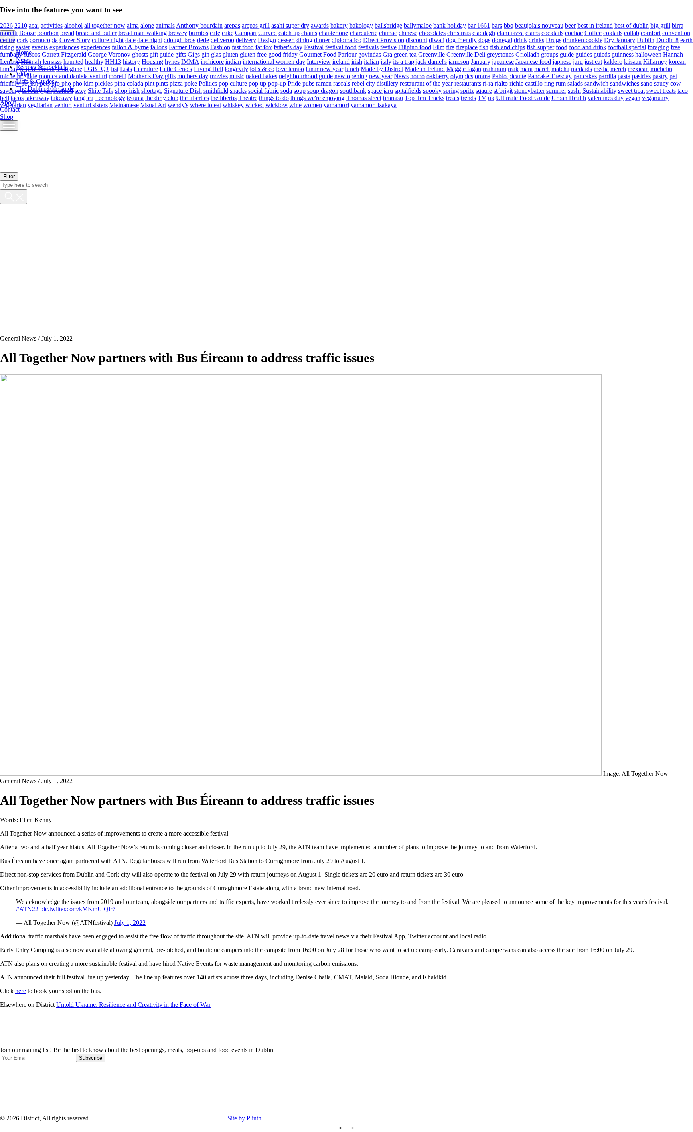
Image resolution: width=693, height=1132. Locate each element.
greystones (500, 54)
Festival (314, 46)
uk (491, 97)
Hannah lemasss (41, 61)
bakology (361, 25)
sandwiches (624, 83)
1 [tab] (340, 1128)
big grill (660, 25)
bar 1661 (479, 25)
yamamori (336, 104)
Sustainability (599, 90)
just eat (593, 61)
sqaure (484, 90)
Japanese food (533, 61)
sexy (80, 90)
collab (631, 32)
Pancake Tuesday (550, 75)
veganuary (655, 97)
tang (79, 97)
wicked (254, 104)
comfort (651, 32)
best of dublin (631, 25)
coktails (612, 32)
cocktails (552, 32)
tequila (135, 97)
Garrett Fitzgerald (64, 54)
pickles (104, 83)
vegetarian (13, 104)
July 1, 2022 (130, 922)
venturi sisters (90, 104)
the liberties (194, 97)
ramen (324, 83)
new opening (350, 75)
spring (451, 90)
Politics (208, 83)
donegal (502, 39)
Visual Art (153, 104)
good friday (283, 54)
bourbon (48, 32)
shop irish (127, 90)
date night (149, 39)
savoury (10, 90)
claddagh (483, 32)
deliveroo (222, 39)
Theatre (247, 97)
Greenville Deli (465, 54)
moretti (117, 75)
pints (162, 83)
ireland (341, 61)
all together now (104, 25)
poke (190, 83)
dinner (322, 39)
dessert (286, 39)
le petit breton (37, 68)
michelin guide (18, 75)
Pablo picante (509, 75)
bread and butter (96, 32)
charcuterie (363, 32)
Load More (346, 1027)
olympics (461, 75)
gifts (180, 54)
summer (556, 90)
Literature (146, 68)
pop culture (233, 83)
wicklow (276, 104)
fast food (243, 46)
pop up (257, 83)
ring (549, 83)
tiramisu (393, 97)
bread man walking (142, 32)
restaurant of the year (426, 83)
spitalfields (408, 90)
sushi (574, 90)
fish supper (540, 46)
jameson (458, 61)
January (480, 61)
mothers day (192, 75)
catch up (289, 32)
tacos (17, 97)
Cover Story (74, 39)
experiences (95, 46)
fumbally (11, 54)
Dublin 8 (667, 39)
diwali (436, 39)
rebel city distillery (375, 83)
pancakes (585, 75)
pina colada (128, 83)
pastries (641, 75)
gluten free (253, 54)
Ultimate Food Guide (523, 97)
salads (575, 83)
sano (646, 83)
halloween (648, 54)
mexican (638, 68)
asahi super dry (290, 25)
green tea (405, 54)
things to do (274, 97)
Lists (126, 68)
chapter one (333, 32)
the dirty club (161, 97)
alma (133, 25)
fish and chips (507, 46)
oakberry (437, 75)
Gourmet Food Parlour (328, 54)
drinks (536, 39)
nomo (417, 75)
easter (23, 46)
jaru (578, 61)
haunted (73, 61)
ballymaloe (418, 25)
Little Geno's (176, 68)
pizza (176, 83)
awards (320, 25)
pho (66, 83)
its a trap (403, 61)
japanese (503, 61)
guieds (602, 54)
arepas (232, 25)
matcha (560, 68)
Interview (319, 61)
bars (497, 25)
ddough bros (179, 39)
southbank (353, 90)
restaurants (467, 83)
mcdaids (581, 68)
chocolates (432, 32)
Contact (10, 109)
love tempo (290, 68)
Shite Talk (100, 90)
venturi (63, 104)
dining (304, 39)
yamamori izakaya (374, 104)
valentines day (606, 97)
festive (388, 46)
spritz (467, 90)
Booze (27, 32)
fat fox (263, 46)
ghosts (140, 54)
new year (380, 75)
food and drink (587, 46)
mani (526, 68)
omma (482, 75)
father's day (288, 46)
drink (520, 39)
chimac (388, 32)
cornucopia (44, 39)
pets (45, 83)
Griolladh (527, 54)
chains (309, 32)
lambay (9, 68)
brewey (177, 32)
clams (532, 32)
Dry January (619, 39)
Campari (246, 32)
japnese (562, 61)
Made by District (382, 68)
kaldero (613, 61)
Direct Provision (383, 39)
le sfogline (69, 68)
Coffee (593, 32)
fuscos (32, 54)
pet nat (29, 83)
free (675, 46)
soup (300, 90)
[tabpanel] (346, 1054)
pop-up (277, 83)
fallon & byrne (130, 46)
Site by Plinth (244, 1118)
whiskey (233, 104)
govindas (369, 54)
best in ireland (595, 25)
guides (583, 54)
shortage (151, 90)
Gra (387, 54)
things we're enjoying (317, 97)
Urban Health (568, 97)
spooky (432, 90)
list (114, 68)
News (401, 75)
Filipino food (414, 46)
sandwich (596, 83)
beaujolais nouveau (539, 25)
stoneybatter (529, 90)
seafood (63, 90)
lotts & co (262, 68)
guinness (623, 54)
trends (468, 97)
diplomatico (346, 39)
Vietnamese (124, 104)
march (542, 68)
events (40, 46)
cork (22, 39)
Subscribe (90, 1058)
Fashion (220, 46)
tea (89, 97)
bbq (508, 25)
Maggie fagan (463, 68)
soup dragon (322, 90)
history (131, 61)
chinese (408, 32)
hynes (172, 61)
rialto (501, 83)
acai (34, 25)
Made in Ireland (425, 68)
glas (216, 54)
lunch (352, 68)
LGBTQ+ (96, 68)
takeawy (61, 97)
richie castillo (526, 83)
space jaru (380, 90)
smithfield (215, 90)
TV (482, 97)
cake (227, 32)
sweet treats (661, 90)
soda (286, 90)
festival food (341, 46)
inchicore (212, 61)
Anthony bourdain (199, 25)
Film (438, 46)
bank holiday (449, 25)
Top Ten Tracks (424, 97)
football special (627, 46)
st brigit (503, 90)
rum (561, 83)
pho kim (83, 83)
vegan (632, 97)
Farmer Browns (189, 46)
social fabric (263, 90)
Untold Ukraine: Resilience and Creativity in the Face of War (133, 1004)
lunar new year (324, 68)
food (561, 46)
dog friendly (461, 39)
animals (165, 25)
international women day (274, 61)
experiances (64, 46)
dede (203, 39)
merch (618, 68)
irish (356, 61)
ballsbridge (388, 25)
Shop (6, 116)
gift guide (162, 54)
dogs (484, 39)
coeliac (574, 32)
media (601, 68)
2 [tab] (353, 1128)
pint (149, 83)
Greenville (431, 54)
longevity (236, 68)
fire (450, 46)
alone (147, 25)
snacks (238, 90)
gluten (230, 54)
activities (52, 25)
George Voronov (109, 54)
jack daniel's (431, 61)
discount (416, 39)
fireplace (467, 46)
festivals (368, 46)
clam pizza (510, 32)
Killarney (655, 61)
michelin (661, 68)
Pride (294, 83)
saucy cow (667, 83)
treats (452, 97)
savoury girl (37, 90)
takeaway (37, 97)
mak (513, 68)
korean (677, 61)
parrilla (607, 75)
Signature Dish (183, 90)
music (236, 75)
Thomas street (363, 97)
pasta (624, 75)
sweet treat (631, 90)
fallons (158, 46)
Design (267, 39)
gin (205, 54)
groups (549, 54)
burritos (198, 32)
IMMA (190, 61)
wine (295, 104)
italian (371, 61)
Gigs (194, 54)
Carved (267, 32)
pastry (660, 75)
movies (219, 75)
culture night (108, 39)
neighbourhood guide (306, 75)
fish (483, 46)
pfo (55, 83)
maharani (494, 68)
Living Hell (208, 68)
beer (570, 25)
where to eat (205, 104)
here (20, 990)
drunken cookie (582, 39)
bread (67, 32)
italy (386, 61)
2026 (6, 25)
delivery (246, 39)
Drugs (553, 39)
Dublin (645, 39)
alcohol (73, 25)
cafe (215, 32)
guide (567, 54)
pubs (308, 83)
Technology (110, 97)
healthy (94, 61)
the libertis (224, 97)
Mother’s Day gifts (152, 75)
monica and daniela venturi (73, 75)
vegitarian (40, 104)
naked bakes (261, 75)
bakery (339, 25)
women (312, 104)
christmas (459, 32)
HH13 (113, 61)
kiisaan (633, 61)
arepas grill (256, 25)
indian (233, 61)
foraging (658, 46)
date (130, 39)
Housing (152, 61)
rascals (341, 83)
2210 (20, 25)
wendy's (178, 104)
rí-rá (488, 83)
